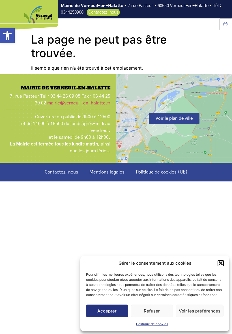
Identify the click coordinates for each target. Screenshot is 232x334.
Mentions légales (106, 172)
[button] (7, 35)
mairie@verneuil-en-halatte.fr (78, 103)
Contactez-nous (61, 172)
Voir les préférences (199, 311)
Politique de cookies (152, 324)
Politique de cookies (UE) (162, 172)
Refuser (152, 311)
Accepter (107, 311)
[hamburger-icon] (225, 24)
